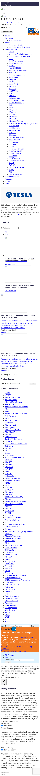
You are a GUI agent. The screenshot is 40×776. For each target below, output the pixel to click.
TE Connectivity (11, 589)
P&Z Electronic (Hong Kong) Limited (23, 123)
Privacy (8, 5)
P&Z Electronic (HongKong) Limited (19, 531)
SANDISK (8, 568)
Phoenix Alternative (13, 536)
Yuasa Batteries (15, 174)
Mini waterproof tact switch (16, 501)
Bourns (12, 66)
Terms (7, 3)
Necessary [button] (5, 723)
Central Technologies (18, 70)
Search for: (5, 25)
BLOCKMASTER (15, 63)
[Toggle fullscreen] (6, 772)
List (6, 234)
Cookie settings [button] (7, 678)
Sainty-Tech (10, 561)
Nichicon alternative (13, 517)
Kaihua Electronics (16, 100)
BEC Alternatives (16, 61)
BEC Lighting (10, 427)
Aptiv (7, 411)
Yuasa (7, 621)
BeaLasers (9, 423)
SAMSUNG (9, 564)
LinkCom (12, 107)
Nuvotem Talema (16, 121)
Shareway (13, 135)
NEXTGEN (9, 515)
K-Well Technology (16, 102)
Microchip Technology (14, 497)
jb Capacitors (14, 98)
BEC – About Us (15, 45)
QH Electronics (15, 128)
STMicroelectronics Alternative (17, 580)
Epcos (7, 453)
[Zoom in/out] (8, 772)
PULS (7, 543)
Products (8, 179)
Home (7, 35)
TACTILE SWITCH (12, 584)
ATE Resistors (10, 416)
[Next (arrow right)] (4, 774)
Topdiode (13, 156)
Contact (8, 183)
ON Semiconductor (12, 527)
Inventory (9, 38)
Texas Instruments (12, 596)
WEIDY (12, 165)
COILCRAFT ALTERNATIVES (16, 443)
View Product (10, 264)
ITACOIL (12, 96)
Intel (7, 471)
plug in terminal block (14, 538)
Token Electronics (16, 149)
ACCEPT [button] (18, 678)
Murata (12, 114)
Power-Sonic (14, 126)
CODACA (12, 72)
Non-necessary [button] (7, 747)
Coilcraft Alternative (17, 75)
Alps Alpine (9, 404)
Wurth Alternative (16, 167)
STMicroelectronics (12, 578)
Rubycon (8, 559)
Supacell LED (14, 139)
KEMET (8, 483)
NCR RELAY (13, 116)
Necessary (7, 726)
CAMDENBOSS (15, 68)
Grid (6, 232)
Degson (12, 79)
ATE (11, 59)
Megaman (13, 109)
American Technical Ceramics (21, 54)
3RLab (11, 52)
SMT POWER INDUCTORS (15, 575)
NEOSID (12, 119)
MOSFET (8, 506)
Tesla (11, 146)
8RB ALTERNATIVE (12, 397)
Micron (8, 499)
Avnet (7, 418)
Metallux (12, 112)
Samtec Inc (9, 566)
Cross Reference (16, 40)
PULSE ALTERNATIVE (13, 545)
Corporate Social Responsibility (13, 651)
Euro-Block (13, 84)
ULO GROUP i (10, 605)
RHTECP (12, 133)
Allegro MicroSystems (14, 402)
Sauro (7, 571)
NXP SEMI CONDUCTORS (15, 524)
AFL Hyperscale (11, 400)
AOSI (7, 409)
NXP (7, 522)
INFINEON (9, 469)
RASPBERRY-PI (11, 554)
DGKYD (12, 82)
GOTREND (13, 91)
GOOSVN (8, 464)
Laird (11, 105)
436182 (8, 395)
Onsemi (8, 529)
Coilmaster (13, 77)
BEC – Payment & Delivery (19, 47)
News (7, 181)
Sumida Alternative (16, 137)
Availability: (5, 330)
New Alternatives (12, 176)
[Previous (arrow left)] (2, 774)
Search (33, 384)
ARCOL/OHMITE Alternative (20, 56)
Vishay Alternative (16, 160)
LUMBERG (9, 490)
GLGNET (12, 89)
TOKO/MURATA (15, 151)
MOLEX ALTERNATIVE (14, 504)
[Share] (4, 772)
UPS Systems (14, 158)
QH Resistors (14, 130)
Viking (11, 169)
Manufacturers (11, 49)
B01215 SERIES (11, 420)
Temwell (12, 144)
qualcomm (9, 552)
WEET (11, 163)
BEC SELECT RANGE (13, 430)
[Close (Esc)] (2, 772)
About (7, 42)
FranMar (12, 86)
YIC (10, 172)
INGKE (12, 93)
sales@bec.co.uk (10, 22)
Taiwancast (13, 142)
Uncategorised (11, 608)
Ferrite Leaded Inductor (14, 457)
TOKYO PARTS (15, 153)
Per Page (8, 534)
